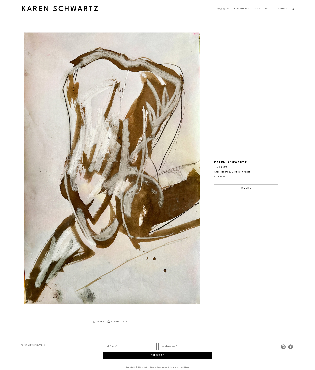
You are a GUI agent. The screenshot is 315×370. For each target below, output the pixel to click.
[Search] (293, 9)
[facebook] (290, 346)
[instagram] (283, 346)
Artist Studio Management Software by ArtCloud (166, 367)
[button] (223, 8)
